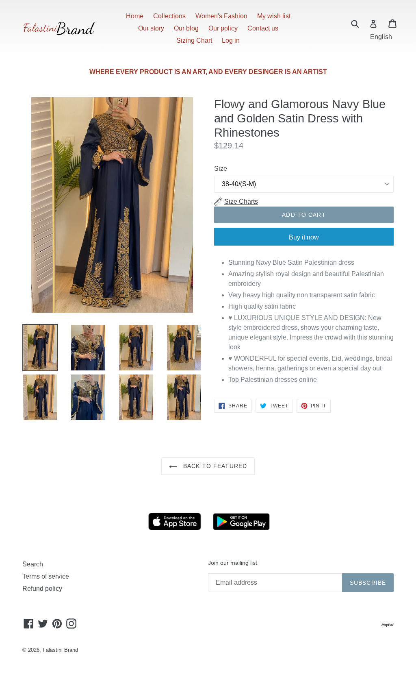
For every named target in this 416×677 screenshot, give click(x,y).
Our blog (186, 28)
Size (220, 168)
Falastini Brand (60, 650)
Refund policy (42, 588)
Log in (231, 40)
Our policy (223, 28)
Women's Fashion (221, 16)
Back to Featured (214, 466)
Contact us (262, 28)
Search (32, 564)
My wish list (273, 16)
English (381, 36)
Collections (169, 16)
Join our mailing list (232, 562)
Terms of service (45, 576)
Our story (151, 28)
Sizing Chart (194, 40)
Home (134, 16)
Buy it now (304, 237)
